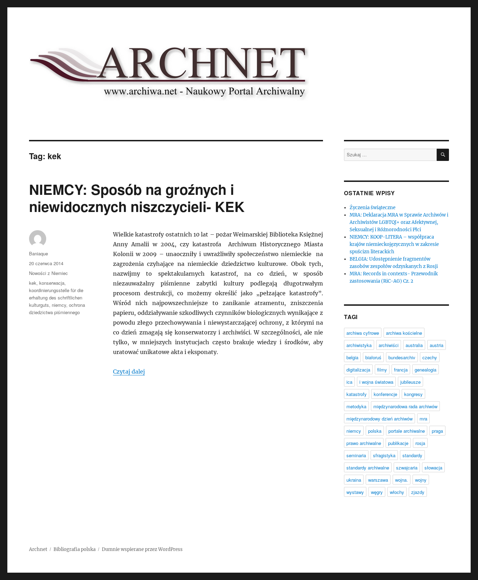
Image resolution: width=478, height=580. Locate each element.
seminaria (356, 455)
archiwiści (389, 345)
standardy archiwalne (367, 467)
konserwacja (51, 283)
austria (436, 345)
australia (414, 345)
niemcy (59, 305)
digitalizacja (358, 369)
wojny (421, 479)
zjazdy (417, 492)
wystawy (355, 492)
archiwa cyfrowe (362, 333)
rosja (420, 443)
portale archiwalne (406, 430)
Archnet (38, 549)
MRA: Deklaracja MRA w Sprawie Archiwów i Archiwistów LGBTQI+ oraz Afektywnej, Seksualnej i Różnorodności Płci (399, 222)
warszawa (378, 479)
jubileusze (410, 382)
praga (437, 430)
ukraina (353, 479)
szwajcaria (406, 467)
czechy (429, 357)
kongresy (413, 394)
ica (349, 382)
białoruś (373, 357)
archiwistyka (359, 345)
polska (374, 430)
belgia (352, 357)
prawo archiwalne (363, 443)
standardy (412, 455)
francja (401, 369)
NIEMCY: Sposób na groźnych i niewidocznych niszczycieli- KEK (137, 197)
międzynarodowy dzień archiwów (379, 418)
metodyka (356, 406)
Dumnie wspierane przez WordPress (142, 549)
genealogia (425, 369)
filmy (382, 369)
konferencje (385, 394)
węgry (377, 492)
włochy (397, 492)
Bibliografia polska (75, 549)
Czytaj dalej (129, 371)
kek (32, 283)
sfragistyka (384, 455)
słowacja (433, 467)
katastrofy (356, 394)
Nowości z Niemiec (48, 273)
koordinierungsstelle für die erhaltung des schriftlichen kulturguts (56, 297)
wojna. (401, 479)
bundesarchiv (401, 357)
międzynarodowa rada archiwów (405, 406)
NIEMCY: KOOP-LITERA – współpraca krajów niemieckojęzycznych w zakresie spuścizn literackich (394, 244)
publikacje (398, 443)
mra (423, 418)
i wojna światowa (376, 382)
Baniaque (38, 253)
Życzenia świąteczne (372, 208)
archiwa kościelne (404, 333)
